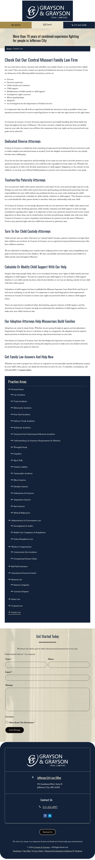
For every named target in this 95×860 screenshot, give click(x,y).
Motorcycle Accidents (22, 408)
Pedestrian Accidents (22, 427)
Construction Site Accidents (25, 552)
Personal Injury (17, 389)
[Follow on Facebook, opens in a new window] (45, 816)
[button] (16, 24)
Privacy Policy (38, 851)
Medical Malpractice (22, 512)
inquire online (25, 370)
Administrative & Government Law (26, 520)
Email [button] (49, 24)
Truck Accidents (20, 401)
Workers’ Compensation (21, 546)
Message (9, 685)
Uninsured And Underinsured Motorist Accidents (34, 434)
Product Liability (20, 467)
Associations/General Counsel (23, 573)
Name (8, 659)
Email (8, 672)
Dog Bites (18, 453)
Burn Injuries (19, 506)
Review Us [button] (47, 832)
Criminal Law (17, 605)
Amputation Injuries (22, 499)
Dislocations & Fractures (24, 493)
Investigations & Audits (23, 526)
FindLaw (78, 851)
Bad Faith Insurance (19, 566)
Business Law (16, 579)
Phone (51, 659)
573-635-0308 (80, 25)
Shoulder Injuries (21, 486)
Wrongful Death (20, 447)
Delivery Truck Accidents (24, 421)
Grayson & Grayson (42, 847)
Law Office (49, 778)
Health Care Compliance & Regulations (30, 532)
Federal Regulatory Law (23, 539)
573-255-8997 (10, 370)
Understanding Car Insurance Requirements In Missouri (37, 440)
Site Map (27, 851)
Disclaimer (9, 716)
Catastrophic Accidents (23, 473)
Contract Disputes (21, 591)
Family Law (16, 612)
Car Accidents (19, 394)
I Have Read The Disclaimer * (22, 722)
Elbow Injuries (20, 480)
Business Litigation (21, 585)
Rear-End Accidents (22, 414)
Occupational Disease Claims (25, 558)
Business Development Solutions (58, 851)
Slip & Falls (18, 460)
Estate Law (15, 599)
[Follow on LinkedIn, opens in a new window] (50, 816)
